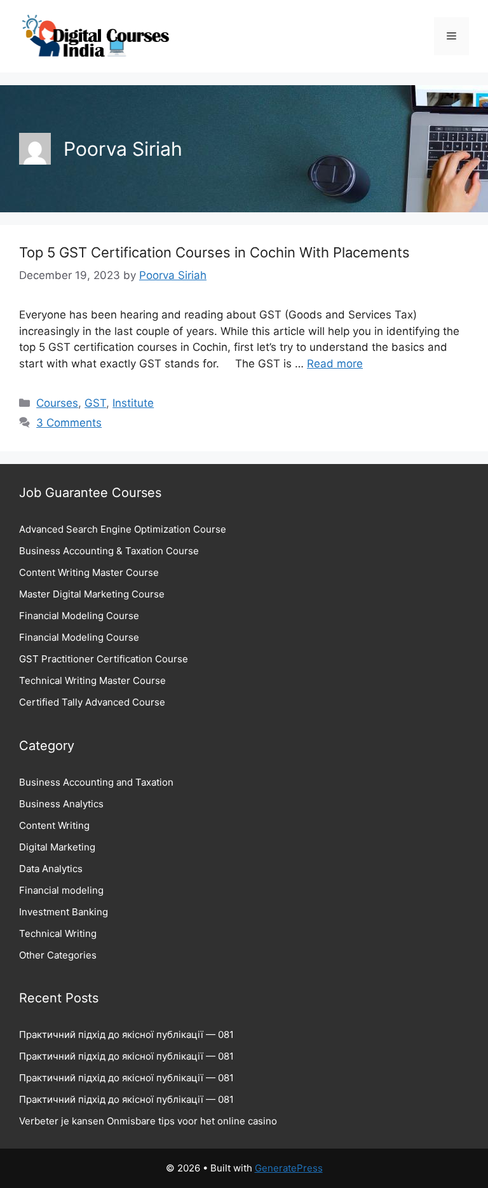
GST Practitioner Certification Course (103, 659)
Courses (57, 403)
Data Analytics (51, 869)
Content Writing (54, 825)
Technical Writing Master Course (92, 680)
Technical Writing (58, 933)
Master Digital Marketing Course (92, 594)
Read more (335, 363)
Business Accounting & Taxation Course (109, 551)
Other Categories (58, 955)
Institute (133, 403)
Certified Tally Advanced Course (92, 702)
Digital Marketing (57, 847)
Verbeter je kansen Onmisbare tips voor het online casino (148, 1121)
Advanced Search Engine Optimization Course (122, 529)
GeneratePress (289, 1168)
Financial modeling (61, 890)
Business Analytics (61, 804)
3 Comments (69, 422)
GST (95, 403)
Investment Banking (63, 912)
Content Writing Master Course (89, 572)
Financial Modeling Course (79, 616)
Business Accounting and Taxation (96, 782)
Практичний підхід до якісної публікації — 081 (126, 1034)
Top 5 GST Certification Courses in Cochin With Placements (214, 252)
